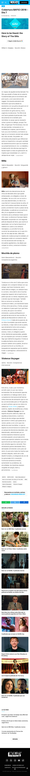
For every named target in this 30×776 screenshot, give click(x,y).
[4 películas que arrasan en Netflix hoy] (15, 624)
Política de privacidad (18, 767)
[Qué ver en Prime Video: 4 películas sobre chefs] (15, 539)
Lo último (5, 710)
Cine (3, 6)
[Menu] (3, 2)
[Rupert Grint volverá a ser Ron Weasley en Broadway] (15, 644)
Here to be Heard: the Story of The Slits (12, 479)
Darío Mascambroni (20, 477)
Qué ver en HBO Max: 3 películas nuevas (14, 529)
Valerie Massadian (6, 484)
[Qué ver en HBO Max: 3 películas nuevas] (15, 519)
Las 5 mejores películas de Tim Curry (13, 675)
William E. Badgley (6, 486)
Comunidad (24, 2)
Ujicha (14, 481)
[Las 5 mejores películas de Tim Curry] (15, 666)
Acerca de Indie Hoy (18, 765)
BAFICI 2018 (10, 477)
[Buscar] (5, 2)
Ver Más (15, 739)
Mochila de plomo (6, 481)
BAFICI (4, 477)
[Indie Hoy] (14, 2)
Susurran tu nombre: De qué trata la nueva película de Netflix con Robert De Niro (14, 591)
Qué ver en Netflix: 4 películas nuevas (13, 570)
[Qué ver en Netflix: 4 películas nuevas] (15, 561)
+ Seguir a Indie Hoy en (14, 41)
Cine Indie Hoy (6, 15)
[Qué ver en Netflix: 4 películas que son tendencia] (15, 686)
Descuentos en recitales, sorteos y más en (14, 493)
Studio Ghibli (12, 406)
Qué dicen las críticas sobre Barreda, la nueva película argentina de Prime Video (14, 613)
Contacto (8, 767)
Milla (26, 479)
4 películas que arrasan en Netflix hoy (13, 634)
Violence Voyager (17, 484)
